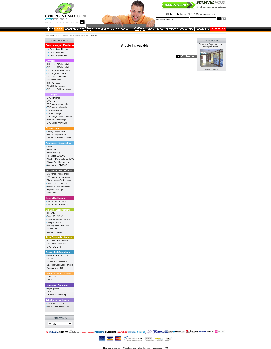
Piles (49, 291)
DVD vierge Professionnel (58, 177)
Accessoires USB (55, 268)
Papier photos (53, 288)
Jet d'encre (52, 277)
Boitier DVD (52, 149)
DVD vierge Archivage (57, 123)
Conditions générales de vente (136, 348)
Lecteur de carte (54, 232)
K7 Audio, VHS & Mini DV (58, 240)
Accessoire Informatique (58, 252)
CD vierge (50, 61)
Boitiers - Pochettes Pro (57, 183)
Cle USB (51, 213)
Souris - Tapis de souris (57, 255)
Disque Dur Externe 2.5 (57, 201)
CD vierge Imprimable (56, 73)
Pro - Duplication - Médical (59, 170)
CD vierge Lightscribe (56, 77)
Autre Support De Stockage (59, 237)
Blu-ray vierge (61, 35)
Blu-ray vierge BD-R (79, 35)
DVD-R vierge (53, 101)
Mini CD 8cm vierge (56, 86)
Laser (49, 280)
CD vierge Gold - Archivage (59, 89)
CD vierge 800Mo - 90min (58, 67)
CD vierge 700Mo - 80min (58, 64)
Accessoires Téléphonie (58, 306)
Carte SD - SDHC (55, 216)
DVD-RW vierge (54, 113)
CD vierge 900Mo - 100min (59, 70)
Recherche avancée (112, 348)
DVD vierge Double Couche (59, 116)
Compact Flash (54, 222)
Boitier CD (51, 146)
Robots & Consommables (58, 186)
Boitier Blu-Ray (53, 153)
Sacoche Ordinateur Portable (60, 265)
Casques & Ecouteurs (57, 303)
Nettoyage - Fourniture (57, 285)
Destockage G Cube (59, 52)
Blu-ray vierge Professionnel (59, 180)
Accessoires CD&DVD (57, 165)
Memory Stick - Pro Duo (58, 226)
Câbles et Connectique (57, 262)
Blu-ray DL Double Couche (59, 138)
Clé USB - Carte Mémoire (58, 210)
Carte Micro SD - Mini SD (58, 219)
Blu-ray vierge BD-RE (56, 135)
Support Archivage (55, 189)
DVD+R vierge (53, 98)
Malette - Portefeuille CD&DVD (60, 159)
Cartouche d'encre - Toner (58, 273)
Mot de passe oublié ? (205, 14)
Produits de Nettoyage (57, 295)
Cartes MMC (52, 229)
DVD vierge (51, 94)
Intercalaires (52, 193)
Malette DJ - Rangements (58, 162)
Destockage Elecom (59, 49)
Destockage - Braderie (60, 45)
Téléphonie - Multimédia (57, 300)
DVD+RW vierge (54, 110)
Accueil (49, 35)
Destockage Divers (58, 55)
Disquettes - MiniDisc (56, 244)
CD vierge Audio (54, 80)
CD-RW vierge (53, 83)
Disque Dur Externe (55, 198)
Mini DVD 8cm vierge (56, 120)
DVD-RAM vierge (54, 247)
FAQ (166, 348)
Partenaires (157, 348)
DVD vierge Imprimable (57, 104)
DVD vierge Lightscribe (57, 107)
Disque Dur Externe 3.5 (57, 204)
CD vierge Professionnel (58, 174)
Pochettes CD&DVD (56, 156)
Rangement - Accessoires (58, 143)
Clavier (50, 258)
